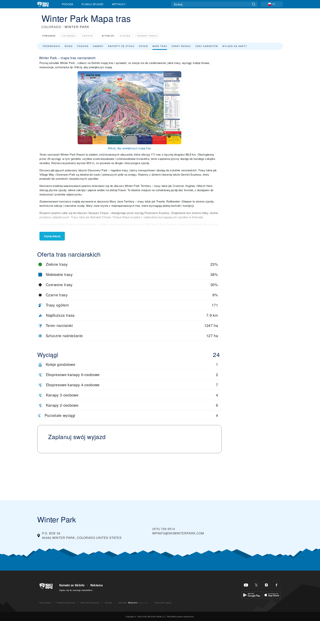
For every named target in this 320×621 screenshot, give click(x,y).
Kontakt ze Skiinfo (72, 585)
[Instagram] (266, 585)
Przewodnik (51, 46)
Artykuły (119, 4)
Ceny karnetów (206, 46)
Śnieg (69, 46)
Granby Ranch (147, 35)
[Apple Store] (272, 595)
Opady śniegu (181, 46)
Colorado (68, 35)
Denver (87, 35)
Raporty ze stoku (121, 46)
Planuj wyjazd (92, 4)
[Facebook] (277, 585)
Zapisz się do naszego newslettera (76, 590)
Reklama (96, 585)
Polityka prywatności (66, 602)
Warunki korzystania (90, 602)
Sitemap (108, 602)
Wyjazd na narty (234, 46)
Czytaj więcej (52, 236)
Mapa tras (159, 46)
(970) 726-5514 (163, 529)
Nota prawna (45, 602)
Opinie (143, 46)
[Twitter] (256, 585)
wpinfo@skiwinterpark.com (178, 533)
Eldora (125, 35)
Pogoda (67, 4)
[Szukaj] (253, 4)
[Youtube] (246, 585)
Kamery (98, 46)
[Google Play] (252, 595)
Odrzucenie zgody (163, 602)
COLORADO (51, 27)
